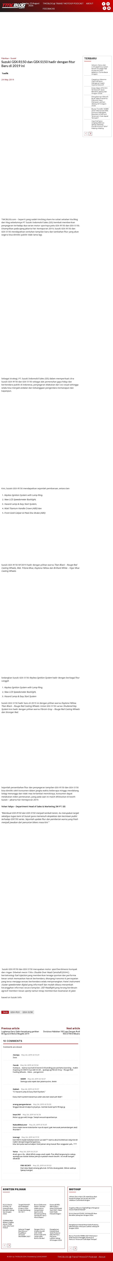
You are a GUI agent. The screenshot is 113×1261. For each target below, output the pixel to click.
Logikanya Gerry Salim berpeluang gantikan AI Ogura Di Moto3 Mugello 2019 (20, 1032)
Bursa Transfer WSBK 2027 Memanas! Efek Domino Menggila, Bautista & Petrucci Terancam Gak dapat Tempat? (100, 113)
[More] (68, 1020)
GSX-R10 (15, 1012)
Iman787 (17, 1115)
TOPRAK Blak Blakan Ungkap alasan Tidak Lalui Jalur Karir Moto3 (8, 1224)
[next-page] (90, 133)
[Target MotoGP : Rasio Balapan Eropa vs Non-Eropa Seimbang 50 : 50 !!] (25, 1199)
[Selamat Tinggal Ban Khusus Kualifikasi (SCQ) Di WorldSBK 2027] (25, 1224)
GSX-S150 (28, 1012)
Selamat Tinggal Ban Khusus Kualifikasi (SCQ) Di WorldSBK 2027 (24, 1233)
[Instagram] (108, 4)
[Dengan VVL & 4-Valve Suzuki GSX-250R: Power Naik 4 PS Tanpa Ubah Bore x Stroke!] (41, 1224)
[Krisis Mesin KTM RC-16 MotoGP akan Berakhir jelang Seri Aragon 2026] (88, 90)
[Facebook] (103, 4)
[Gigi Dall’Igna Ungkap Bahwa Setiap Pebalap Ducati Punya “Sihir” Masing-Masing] (88, 123)
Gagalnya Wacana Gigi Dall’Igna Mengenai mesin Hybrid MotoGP (99, 82)
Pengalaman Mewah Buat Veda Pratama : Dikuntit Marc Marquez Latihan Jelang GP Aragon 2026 (100, 101)
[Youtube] (109, 8)
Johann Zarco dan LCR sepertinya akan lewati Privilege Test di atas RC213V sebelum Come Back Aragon (100, 69)
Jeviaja (16, 1055)
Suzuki (13, 58)
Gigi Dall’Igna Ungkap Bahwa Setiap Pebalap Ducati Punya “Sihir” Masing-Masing (100, 124)
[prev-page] (86, 133)
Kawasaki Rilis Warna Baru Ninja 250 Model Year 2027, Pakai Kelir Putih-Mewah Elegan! (56, 1209)
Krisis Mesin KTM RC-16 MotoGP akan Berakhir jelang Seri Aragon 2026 (100, 91)
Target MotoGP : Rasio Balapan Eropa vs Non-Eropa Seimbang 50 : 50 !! (24, 1208)
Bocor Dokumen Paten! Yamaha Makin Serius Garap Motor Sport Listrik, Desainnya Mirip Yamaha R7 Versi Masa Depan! (40, 1211)
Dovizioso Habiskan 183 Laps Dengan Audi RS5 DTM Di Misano (61, 1032)
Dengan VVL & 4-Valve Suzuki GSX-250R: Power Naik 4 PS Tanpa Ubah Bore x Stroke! (40, 1233)
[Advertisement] (56, 32)
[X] (104, 8)
